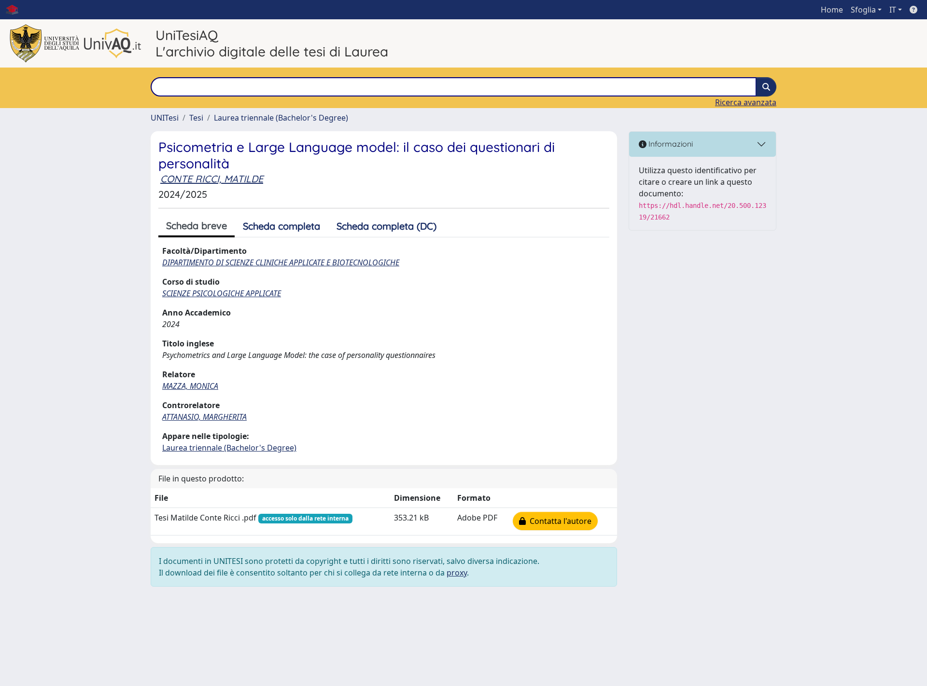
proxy (457, 572)
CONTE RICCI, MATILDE (211, 179)
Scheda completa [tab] (281, 226)
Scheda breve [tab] (196, 226)
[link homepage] (16, 9)
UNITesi (165, 117)
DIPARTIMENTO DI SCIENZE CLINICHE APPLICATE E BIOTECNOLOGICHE (280, 262)
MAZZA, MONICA (190, 386)
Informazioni (669, 144)
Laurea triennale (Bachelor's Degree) (281, 117)
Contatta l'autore (558, 521)
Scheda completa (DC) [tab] (386, 226)
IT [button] (892, 9)
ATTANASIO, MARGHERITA (204, 417)
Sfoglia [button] (863, 9)
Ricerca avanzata (745, 102)
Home (832, 9)
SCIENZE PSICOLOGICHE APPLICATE (221, 293)
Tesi (196, 117)
